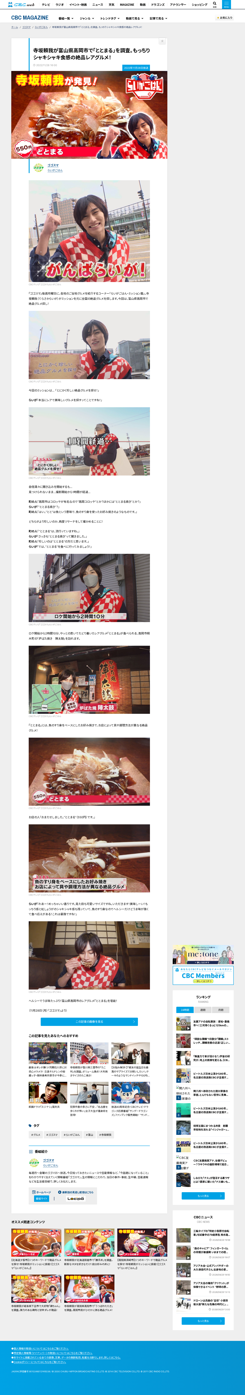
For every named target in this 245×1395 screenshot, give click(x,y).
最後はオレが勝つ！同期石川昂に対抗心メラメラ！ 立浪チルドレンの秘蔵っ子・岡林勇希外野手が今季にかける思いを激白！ (48, 1073)
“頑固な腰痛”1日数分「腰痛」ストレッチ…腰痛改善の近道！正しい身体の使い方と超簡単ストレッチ (211, 1042)
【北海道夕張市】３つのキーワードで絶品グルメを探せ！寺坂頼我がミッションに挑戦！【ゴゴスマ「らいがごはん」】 (36, 1264)
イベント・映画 (78, 4)
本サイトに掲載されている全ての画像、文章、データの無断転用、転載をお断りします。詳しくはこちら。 (67, 1357)
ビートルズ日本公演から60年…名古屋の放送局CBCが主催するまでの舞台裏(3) (211, 1147)
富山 (90, 1134)
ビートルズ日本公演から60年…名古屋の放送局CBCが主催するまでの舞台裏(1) (211, 1077)
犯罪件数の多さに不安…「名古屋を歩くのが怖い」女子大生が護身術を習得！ (89, 1110)
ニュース (97, 4)
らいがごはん (41, 27)
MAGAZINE (127, 4)
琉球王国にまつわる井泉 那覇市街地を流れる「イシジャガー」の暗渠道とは (211, 1129)
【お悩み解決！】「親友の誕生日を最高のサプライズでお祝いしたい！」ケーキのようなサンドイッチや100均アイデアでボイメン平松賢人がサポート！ (130, 1075)
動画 (143, 4)
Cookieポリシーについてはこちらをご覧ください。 (40, 1361)
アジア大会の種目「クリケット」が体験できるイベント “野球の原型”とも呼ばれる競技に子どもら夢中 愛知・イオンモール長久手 (211, 1289)
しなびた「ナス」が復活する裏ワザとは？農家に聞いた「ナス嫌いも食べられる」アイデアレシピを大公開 (211, 1183)
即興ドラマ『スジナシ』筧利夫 (44, 1106)
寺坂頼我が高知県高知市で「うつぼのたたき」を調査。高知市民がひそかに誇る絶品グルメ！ (88, 1308)
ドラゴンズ (157, 4)
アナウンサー (178, 4)
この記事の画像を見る (89, 1021)
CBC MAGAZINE (30, 17)
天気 (111, 4)
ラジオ (60, 4)
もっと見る (203, 1195)
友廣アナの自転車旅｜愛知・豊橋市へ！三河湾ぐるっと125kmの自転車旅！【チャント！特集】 (211, 1025)
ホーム (14, 27)
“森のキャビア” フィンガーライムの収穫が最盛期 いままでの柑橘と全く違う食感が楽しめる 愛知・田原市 (210, 1254)
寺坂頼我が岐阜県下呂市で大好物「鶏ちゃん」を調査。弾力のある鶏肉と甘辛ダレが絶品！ (35, 1308)
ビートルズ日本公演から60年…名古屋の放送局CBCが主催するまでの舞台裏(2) (211, 1112)
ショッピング (199, 4)
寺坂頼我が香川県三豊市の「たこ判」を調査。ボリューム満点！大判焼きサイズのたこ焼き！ (89, 1071)
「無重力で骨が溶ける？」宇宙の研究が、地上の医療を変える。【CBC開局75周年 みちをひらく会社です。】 (211, 1062)
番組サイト (41, 1198)
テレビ (46, 4)
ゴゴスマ (26, 27)
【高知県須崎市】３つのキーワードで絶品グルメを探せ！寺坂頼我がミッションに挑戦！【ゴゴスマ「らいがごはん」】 (142, 1264)
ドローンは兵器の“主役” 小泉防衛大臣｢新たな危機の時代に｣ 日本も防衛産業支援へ (211, 1304)
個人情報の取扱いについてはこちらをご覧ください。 (41, 1348)
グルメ (36, 1134)
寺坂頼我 (106, 1134)
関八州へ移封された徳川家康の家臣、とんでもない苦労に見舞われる (211, 1095)
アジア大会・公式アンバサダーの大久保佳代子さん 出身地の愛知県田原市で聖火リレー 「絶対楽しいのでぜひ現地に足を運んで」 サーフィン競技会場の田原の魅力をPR (211, 1275)
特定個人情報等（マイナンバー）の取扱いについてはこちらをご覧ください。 (53, 1353)
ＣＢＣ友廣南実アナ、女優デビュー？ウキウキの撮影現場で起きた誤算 (211, 1164)
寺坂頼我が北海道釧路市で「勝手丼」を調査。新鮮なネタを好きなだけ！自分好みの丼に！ (88, 1261)
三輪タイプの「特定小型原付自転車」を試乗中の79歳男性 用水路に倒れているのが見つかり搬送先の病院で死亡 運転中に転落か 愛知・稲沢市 (211, 1238)
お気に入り (226, 17)
